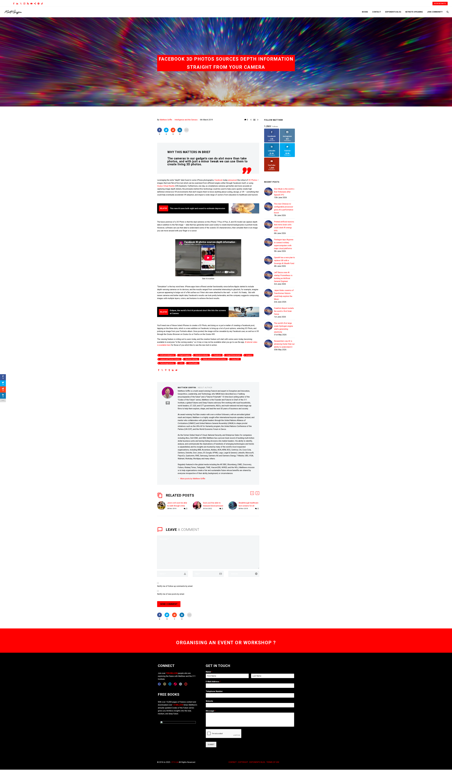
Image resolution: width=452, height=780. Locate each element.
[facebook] (159, 684)
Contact (376, 12)
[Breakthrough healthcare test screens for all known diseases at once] (233, 505)
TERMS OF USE (272, 762)
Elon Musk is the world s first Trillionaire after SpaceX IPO (284, 192)
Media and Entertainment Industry (214, 359)
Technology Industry (167, 363)
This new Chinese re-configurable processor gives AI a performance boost (283, 208)
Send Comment (169, 604)
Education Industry (201, 355)
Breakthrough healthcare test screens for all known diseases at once (249, 506)
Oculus (160, 186)
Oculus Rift (235, 359)
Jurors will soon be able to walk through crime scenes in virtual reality (177, 506)
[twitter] (180, 684)
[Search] (447, 11)
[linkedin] (169, 684)
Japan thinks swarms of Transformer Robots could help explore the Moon (284, 294)
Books (365, 12)
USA (181, 363)
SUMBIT (211, 744)
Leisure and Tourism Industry (170, 359)
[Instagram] (24, 3)
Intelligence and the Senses (186, 120)
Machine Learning (191, 359)
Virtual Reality (169, 186)
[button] (252, 493)
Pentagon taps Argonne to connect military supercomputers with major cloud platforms (283, 244)
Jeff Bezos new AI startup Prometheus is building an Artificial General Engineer (283, 276)
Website (209, 701)
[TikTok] (42, 3)
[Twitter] (21, 3)
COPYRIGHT (243, 762)
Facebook (218, 180)
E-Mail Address (213, 681)
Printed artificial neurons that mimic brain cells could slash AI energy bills (284, 226)
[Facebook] (14, 3)
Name (209, 672)
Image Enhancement (233, 355)
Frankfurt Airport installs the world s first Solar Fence (284, 311)
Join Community (435, 12)
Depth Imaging (185, 355)
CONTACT (232, 762)
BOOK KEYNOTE (440, 3)
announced (232, 180)
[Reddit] (176, 370)
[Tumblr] (169, 370)
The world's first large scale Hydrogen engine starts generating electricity (283, 327)
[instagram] (164, 684)
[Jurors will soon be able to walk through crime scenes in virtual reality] (162, 505)
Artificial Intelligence (167, 355)
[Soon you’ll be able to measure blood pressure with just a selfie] (198, 505)
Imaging (249, 355)
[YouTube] (31, 3)
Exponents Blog (393, 12)
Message (210, 711)
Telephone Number (214, 691)
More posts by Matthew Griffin (192, 478)
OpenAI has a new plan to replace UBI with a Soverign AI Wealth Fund (284, 260)
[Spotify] (38, 3)
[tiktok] (175, 684)
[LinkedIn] (17, 3)
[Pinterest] (166, 370)
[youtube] (185, 684)
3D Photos (252, 180)
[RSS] (28, 3)
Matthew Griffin (166, 120)
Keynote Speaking (414, 12)
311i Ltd (175, 762)
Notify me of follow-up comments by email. (175, 586)
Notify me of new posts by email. (170, 594)
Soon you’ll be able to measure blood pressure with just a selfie (213, 506)
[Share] (35, 3)
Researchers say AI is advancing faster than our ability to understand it (284, 344)
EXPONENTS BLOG (257, 762)
